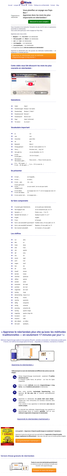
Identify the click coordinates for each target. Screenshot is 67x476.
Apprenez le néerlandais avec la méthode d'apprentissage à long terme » (27, 56)
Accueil (10, 5)
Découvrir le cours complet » (39, 21)
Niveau (23, 5)
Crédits (30, 5)
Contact (52, 5)
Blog (57, 5)
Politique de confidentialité (41, 5)
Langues (16, 5)
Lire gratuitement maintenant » (28, 441)
